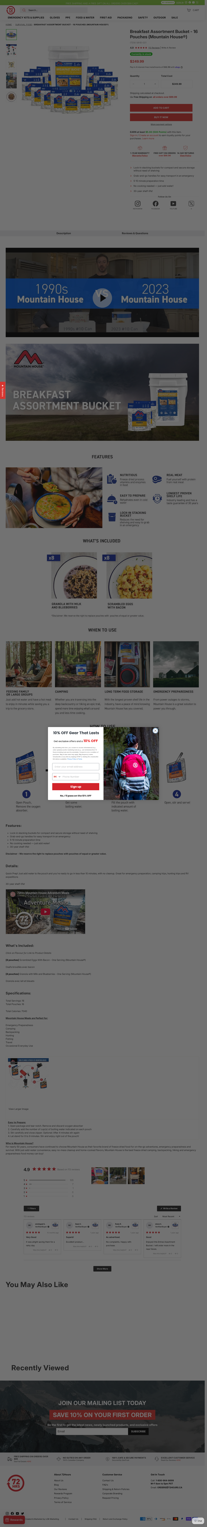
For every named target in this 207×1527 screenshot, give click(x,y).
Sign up (75, 787)
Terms (80, 759)
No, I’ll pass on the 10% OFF (75, 795)
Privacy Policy (71, 759)
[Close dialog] (155, 730)
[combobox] (56, 776)
